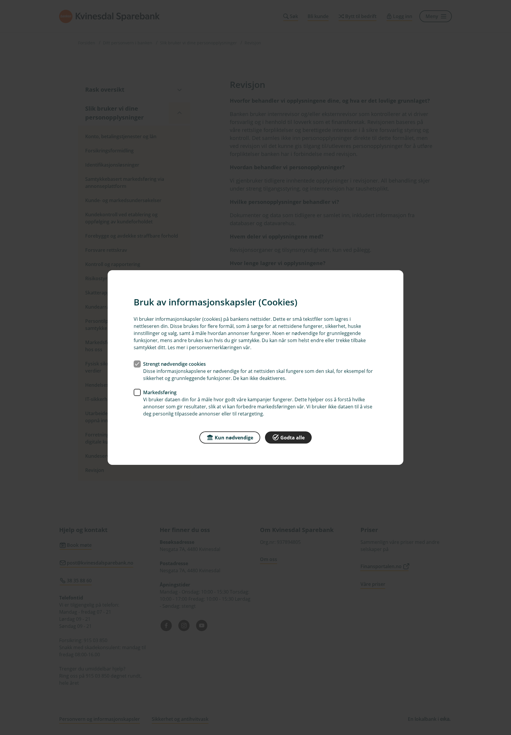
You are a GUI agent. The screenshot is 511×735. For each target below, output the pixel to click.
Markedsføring (160, 392)
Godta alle (292, 437)
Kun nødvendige (234, 437)
